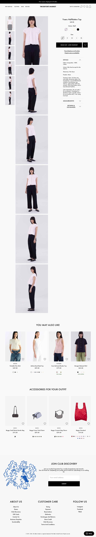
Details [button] (65, 60)
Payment (48, 509)
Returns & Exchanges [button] (71, 106)
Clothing (16, 6)
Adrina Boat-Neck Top (37, 366)
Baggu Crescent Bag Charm (59, 430)
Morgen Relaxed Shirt (80, 366)
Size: (72, 34)
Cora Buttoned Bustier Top (59, 366)
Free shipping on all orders (72, 51)
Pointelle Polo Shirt (15, 366)
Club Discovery (16, 512)
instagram (80, 507)
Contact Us (16, 517)
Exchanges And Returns (48, 517)
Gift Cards (16, 514)
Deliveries (48, 514)
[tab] (72, 59)
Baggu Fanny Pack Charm (37, 430)
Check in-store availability (72, 53)
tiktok (80, 512)
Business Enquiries (16, 519)
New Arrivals (8, 6)
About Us (16, 507)
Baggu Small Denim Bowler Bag (15, 430)
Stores (16, 509)
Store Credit (48, 519)
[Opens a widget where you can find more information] (89, 533)
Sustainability (16, 522)
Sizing (48, 507)
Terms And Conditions (48, 524)
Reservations (48, 512)
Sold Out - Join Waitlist (69, 45)
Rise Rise (27, 6)
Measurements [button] (68, 101)
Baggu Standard (81, 430)
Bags (22, 6)
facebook (80, 509)
